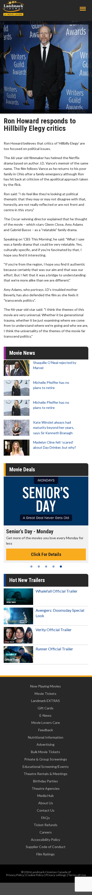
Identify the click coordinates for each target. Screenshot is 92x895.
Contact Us (45, 810)
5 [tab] (60, 566)
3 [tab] (46, 566)
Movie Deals (22, 469)
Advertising (45, 744)
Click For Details (47, 549)
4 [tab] (53, 566)
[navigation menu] (83, 8)
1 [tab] (31, 566)
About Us (45, 803)
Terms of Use (77, 875)
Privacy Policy (15, 875)
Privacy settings (56, 875)
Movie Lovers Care (45, 722)
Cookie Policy (35, 875)
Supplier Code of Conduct (46, 847)
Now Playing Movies (45, 686)
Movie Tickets (45, 693)
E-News (45, 715)
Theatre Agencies (46, 788)
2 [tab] (38, 566)
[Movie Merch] (47, 501)
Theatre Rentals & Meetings (45, 774)
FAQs (45, 818)
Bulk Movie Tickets (45, 752)
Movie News (22, 353)
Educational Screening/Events (46, 766)
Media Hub (45, 795)
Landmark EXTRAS (45, 701)
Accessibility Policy (45, 839)
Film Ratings (45, 854)
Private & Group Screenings (45, 759)
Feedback (45, 730)
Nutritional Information (45, 737)
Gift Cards (45, 708)
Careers (45, 832)
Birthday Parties (45, 781)
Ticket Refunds (45, 825)
